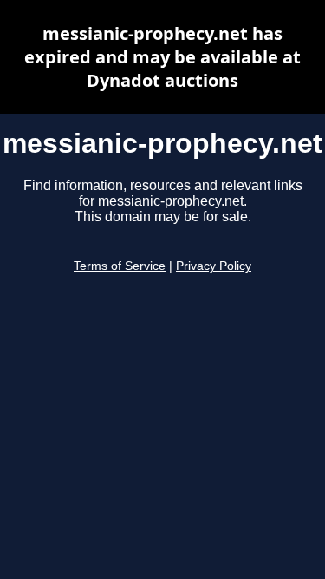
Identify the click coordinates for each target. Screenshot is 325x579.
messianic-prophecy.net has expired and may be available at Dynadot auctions (162, 57)
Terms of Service (120, 266)
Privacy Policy (213, 266)
